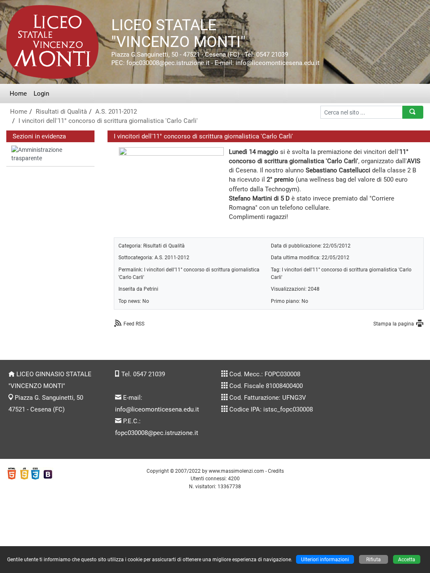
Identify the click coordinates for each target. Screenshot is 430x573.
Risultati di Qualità (61, 111)
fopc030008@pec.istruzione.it (156, 433)
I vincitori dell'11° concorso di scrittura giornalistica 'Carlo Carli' (108, 121)
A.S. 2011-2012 (116, 111)
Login (41, 93)
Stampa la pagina (393, 323)
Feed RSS (133, 323)
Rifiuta (373, 559)
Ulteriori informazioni (325, 559)
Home (18, 93)
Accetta (406, 559)
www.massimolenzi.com (236, 471)
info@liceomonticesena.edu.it (157, 409)
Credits (276, 471)
